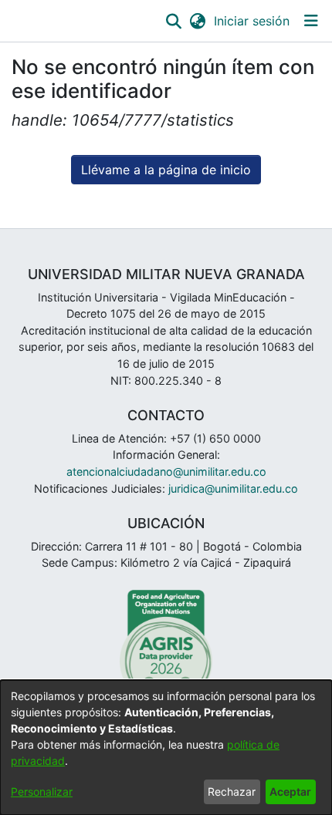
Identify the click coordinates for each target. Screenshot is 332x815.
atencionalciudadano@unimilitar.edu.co (166, 471)
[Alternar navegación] (310, 21)
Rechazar (232, 791)
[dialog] (166, 747)
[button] (173, 21)
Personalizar (42, 791)
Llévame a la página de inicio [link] (166, 169)
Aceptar (290, 791)
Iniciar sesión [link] (252, 21)
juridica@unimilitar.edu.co (233, 488)
